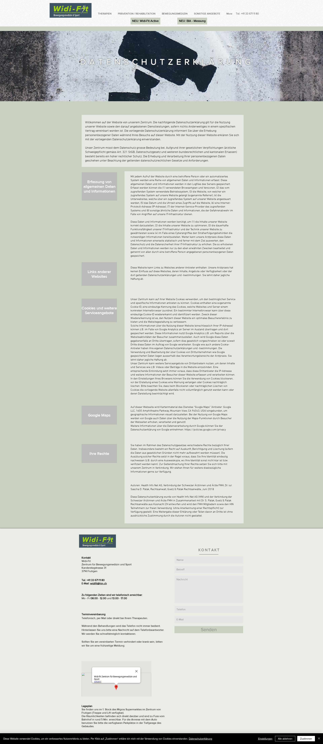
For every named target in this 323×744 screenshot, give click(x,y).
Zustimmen (306, 738)
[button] (105, 14)
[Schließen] (319, 738)
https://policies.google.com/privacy (205, 429)
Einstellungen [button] (265, 738)
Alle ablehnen (285, 738)
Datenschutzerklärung (200, 738)
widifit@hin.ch (98, 583)
